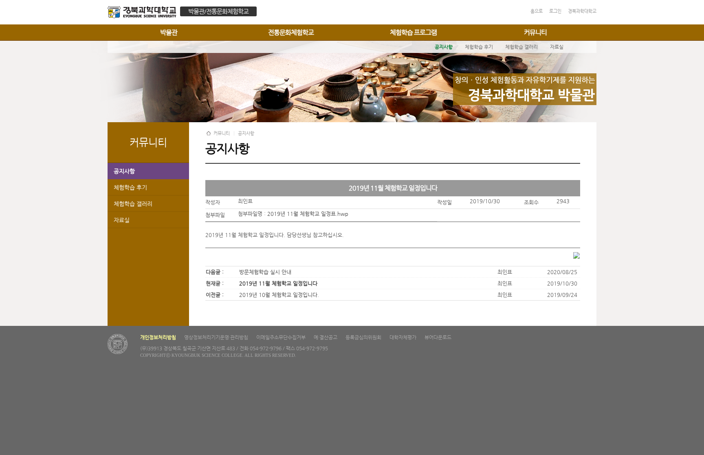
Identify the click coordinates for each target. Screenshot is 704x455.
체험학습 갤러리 (133, 203)
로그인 (555, 11)
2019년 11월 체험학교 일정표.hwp (307, 214)
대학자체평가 (402, 337)
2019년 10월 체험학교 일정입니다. (279, 295)
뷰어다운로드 (438, 337)
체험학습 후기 (130, 187)
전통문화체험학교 (291, 32)
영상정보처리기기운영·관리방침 (216, 337)
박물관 (168, 32)
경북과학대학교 (582, 11)
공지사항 (124, 171)
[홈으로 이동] (144, 13)
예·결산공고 (325, 337)
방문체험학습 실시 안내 (265, 272)
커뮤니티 (535, 32)
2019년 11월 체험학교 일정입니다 (278, 283)
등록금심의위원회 (363, 337)
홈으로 (536, 11)
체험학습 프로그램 (413, 32)
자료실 (122, 220)
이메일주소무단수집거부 (281, 337)
